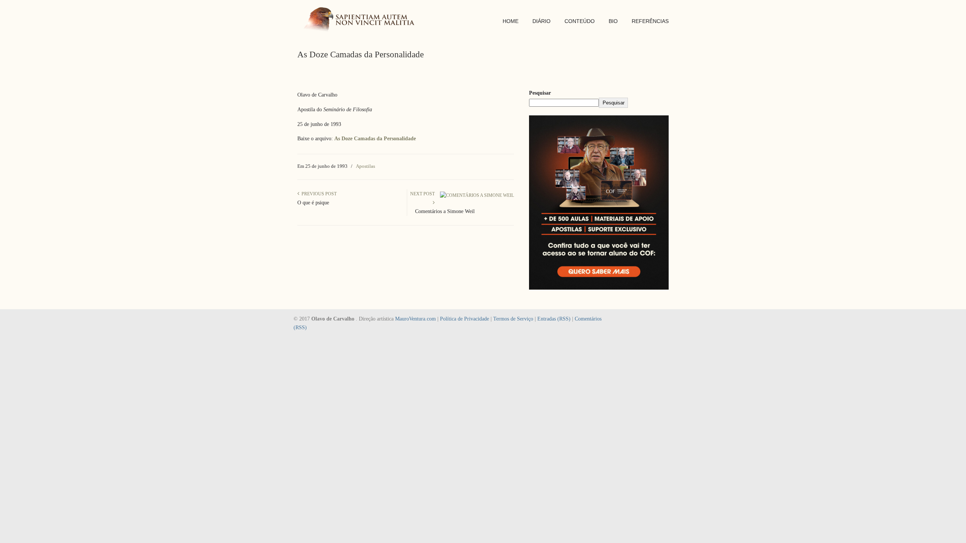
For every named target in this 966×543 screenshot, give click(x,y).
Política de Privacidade (464, 319)
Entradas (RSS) (554, 319)
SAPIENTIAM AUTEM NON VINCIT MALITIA (361, 20)
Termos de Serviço (513, 319)
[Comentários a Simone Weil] (477, 195)
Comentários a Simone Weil (445, 211)
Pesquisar (540, 93)
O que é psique (313, 203)
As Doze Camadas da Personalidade (375, 138)
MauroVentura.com (415, 319)
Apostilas (365, 166)
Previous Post (318, 193)
